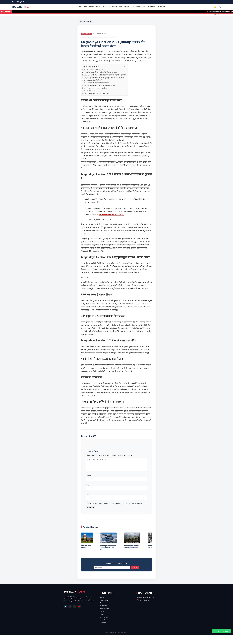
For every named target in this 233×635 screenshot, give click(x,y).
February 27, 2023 (103, 219)
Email (88, 485)
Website (88, 494)
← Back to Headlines (85, 21)
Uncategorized (86, 33)
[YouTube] (79, 606)
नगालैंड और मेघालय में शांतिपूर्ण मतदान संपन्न (96, 70)
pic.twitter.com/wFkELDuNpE (111, 214)
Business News (117, 7)
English (98, 7)
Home (83, 37)
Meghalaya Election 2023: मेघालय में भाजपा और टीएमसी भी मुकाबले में (105, 75)
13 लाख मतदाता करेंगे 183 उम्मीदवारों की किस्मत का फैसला (100, 72)
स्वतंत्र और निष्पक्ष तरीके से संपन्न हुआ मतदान (97, 93)
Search (135, 567)
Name (88, 476)
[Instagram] (74, 606)
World (80, 7)
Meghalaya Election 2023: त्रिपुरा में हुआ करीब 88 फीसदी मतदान (104, 77)
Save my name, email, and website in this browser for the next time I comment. (115, 504)
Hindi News (151, 7)
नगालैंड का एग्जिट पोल (90, 91)
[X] (70, 606)
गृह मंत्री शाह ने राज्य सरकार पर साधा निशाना (96, 88)
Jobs (132, 7)
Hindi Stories (89, 7)
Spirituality (161, 7)
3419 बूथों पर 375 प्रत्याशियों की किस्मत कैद (96, 83)
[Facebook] (65, 606)
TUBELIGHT (20, 6)
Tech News (106, 7)
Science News (140, 7)
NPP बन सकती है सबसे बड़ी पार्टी (93, 80)
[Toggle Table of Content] (124, 66)
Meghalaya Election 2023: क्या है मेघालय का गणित (99, 85)
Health (126, 7)
